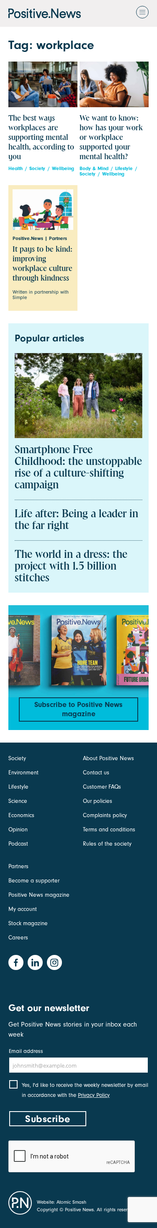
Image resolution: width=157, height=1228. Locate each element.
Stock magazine (28, 923)
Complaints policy (105, 815)
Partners (18, 866)
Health (15, 168)
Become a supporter (33, 880)
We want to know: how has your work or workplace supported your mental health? (111, 137)
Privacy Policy (94, 1095)
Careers (18, 937)
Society (37, 168)
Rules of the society (107, 843)
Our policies (97, 801)
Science (17, 801)
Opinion (18, 829)
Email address (26, 1051)
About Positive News (108, 758)
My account (22, 909)
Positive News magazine (38, 894)
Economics (21, 815)
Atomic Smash (71, 1202)
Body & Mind (94, 168)
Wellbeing (63, 168)
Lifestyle (124, 168)
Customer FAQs (102, 786)
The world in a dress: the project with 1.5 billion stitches (71, 566)
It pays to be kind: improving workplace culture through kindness (42, 264)
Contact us (96, 772)
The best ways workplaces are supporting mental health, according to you (41, 137)
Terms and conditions (109, 829)
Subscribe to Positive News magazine (78, 709)
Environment (23, 772)
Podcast (18, 843)
